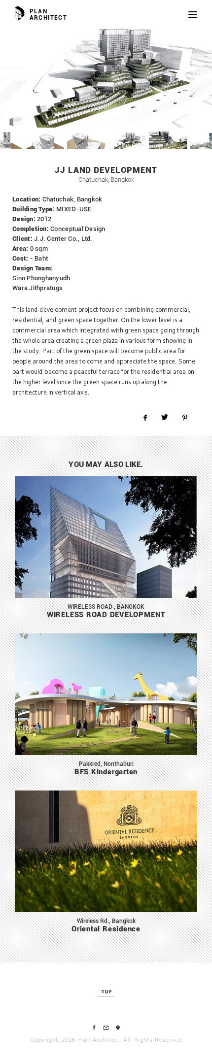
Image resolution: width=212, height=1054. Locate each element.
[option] (106, 77)
